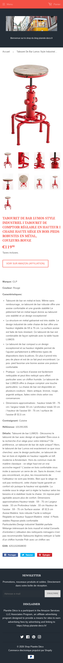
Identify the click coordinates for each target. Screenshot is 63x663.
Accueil (6, 51)
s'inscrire (52, 593)
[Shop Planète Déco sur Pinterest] (33, 637)
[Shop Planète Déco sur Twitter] (22, 637)
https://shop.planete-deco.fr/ (32, 625)
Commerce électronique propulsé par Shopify (30, 650)
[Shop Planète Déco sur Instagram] (39, 637)
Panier (56, 4)
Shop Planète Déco (34, 646)
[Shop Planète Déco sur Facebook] (28, 637)
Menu (10, 4)
